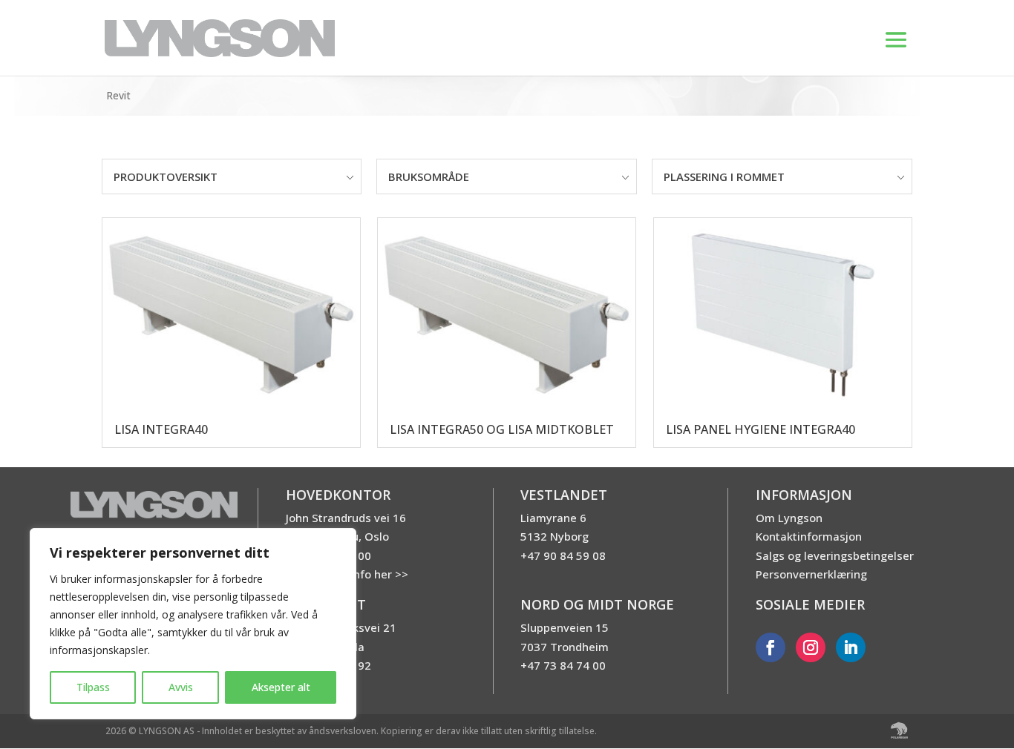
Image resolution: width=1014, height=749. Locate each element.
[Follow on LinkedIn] (851, 647)
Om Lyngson (789, 517)
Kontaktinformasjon (809, 536)
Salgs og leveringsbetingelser (835, 555)
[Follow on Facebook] (770, 647)
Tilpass (93, 687)
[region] (193, 623)
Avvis (181, 687)
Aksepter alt (281, 687)
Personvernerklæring (811, 574)
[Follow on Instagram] (810, 647)
